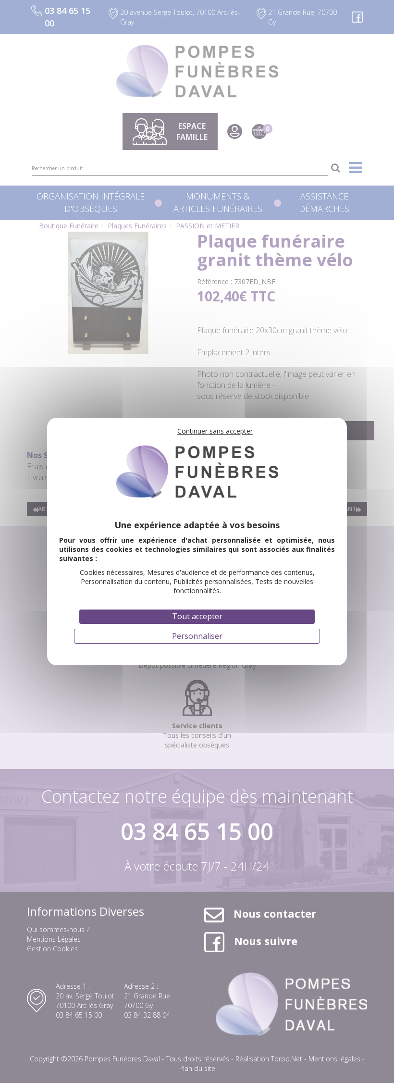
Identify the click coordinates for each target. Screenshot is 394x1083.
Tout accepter (197, 616)
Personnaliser (197, 636)
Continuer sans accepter (215, 431)
